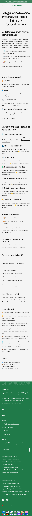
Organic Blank (9, 508)
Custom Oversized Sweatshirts (10, 459)
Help (3, 409)
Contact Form (6, 434)
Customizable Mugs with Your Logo (11, 486)
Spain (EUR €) (7, 505)
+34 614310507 (8, 427)
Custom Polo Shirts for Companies (11, 462)
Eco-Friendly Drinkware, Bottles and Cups (13, 470)
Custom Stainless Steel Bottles (10, 483)
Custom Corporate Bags (9, 481)
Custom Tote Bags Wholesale (10, 472)
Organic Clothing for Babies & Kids (11, 489)
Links (3, 415)
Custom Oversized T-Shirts (9, 456)
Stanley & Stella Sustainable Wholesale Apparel (15, 491)
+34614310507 (10, 1)
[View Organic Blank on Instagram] (3, 500)
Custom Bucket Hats (8, 464)
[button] (26, 6)
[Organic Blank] (16, 5)
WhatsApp (5, 430)
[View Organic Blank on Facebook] (6, 500)
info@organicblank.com (22, 1)
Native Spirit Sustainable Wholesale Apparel (14, 494)
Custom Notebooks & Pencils (10, 467)
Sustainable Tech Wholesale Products (12, 478)
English (15, 505)
